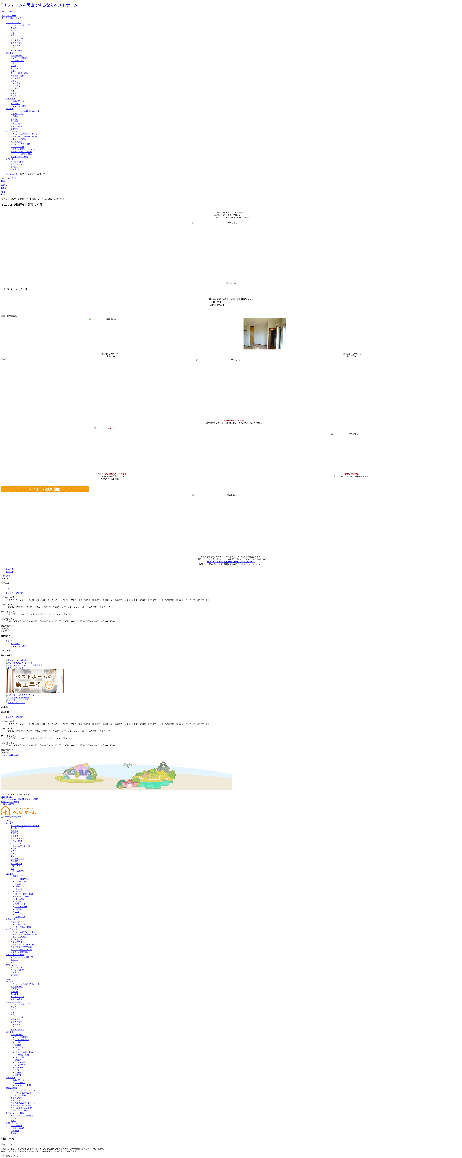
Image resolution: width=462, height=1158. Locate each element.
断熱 (11, 607)
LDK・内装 (15, 45)
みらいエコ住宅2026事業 (21, 154)
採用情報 (14, 129)
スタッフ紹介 (16, 126)
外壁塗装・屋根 (17, 76)
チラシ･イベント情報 (15, 955)
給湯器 (13, 81)
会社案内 (9, 109)
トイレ (13, 33)
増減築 (55, 607)
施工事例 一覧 (17, 56)
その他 (13, 30)
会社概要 (14, 121)
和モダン (57, 614)
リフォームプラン (13, 23)
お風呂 (13, 63)
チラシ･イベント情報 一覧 (22, 957)
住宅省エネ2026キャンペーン (23, 149)
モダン (46, 614)
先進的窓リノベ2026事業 (21, 152)
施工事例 (9, 53)
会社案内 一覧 (17, 114)
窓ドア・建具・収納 (19, 73)
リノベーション (17, 38)
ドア (12, 48)
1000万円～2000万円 (92, 621)
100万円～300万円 (30, 621)
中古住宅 (92, 607)
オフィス (66, 607)
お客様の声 (10, 99)
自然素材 (14, 88)
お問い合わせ (11, 159)
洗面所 (13, 66)
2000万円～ (110, 621)
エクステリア (16, 43)
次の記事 (9, 572)
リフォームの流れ (18, 139)
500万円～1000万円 (70, 621)
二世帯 (20, 607)
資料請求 (14, 167)
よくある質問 (16, 142)
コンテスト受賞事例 (19, 58)
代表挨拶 (14, 116)
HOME (9, 821)
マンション (79, 607)
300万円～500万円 (50, 621)
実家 (46, 607)
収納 (29, 607)
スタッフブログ (17, 147)
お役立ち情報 (11, 131)
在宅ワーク (15, 96)
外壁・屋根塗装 (17, 50)
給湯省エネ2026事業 (19, 157)
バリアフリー (16, 86)
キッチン (14, 28)
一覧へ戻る (6, 576)
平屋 (37, 607)
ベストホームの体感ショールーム (25, 136)
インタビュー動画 (18, 106)
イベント (14, 960)
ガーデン (14, 93)
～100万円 (13, 621)
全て (9, 588)
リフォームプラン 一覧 (20, 25)
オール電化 (15, 78)
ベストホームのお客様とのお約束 (25, 111)
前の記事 (9, 569)
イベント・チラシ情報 (20, 144)
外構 (12, 91)
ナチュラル (32, 614)
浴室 (12, 35)
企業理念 (14, 119)
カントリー (70, 614)
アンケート (15, 104)
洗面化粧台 (15, 40)
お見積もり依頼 (17, 162)
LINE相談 (15, 169)
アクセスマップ (17, 124)
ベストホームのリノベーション (24, 134)
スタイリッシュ (16, 614)
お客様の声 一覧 (18, 101)
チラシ (13, 962)
